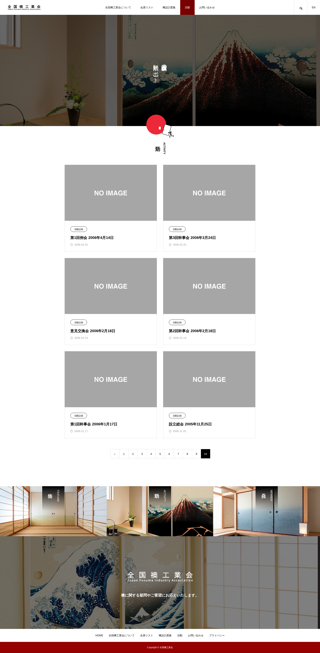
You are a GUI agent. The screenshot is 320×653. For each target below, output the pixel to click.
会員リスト (146, 7)
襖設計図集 (169, 7)
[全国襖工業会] (24, 7)
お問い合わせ (207, 7)
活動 (187, 7)
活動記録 (78, 229)
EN (313, 7)
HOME (99, 635)
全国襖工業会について (118, 7)
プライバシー (217, 635)
